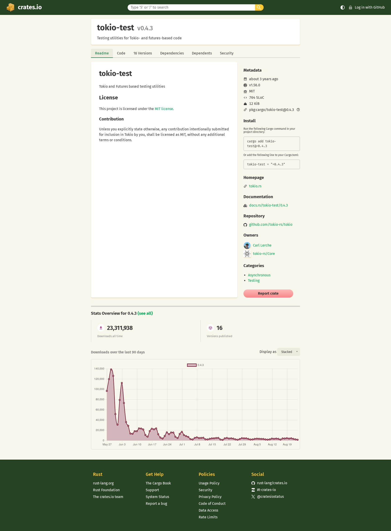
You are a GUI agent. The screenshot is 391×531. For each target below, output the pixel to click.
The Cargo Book (158, 483)
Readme (102, 53)
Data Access (208, 510)
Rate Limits (208, 517)
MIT (252, 91)
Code (121, 53)
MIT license (164, 109)
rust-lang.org (103, 483)
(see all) (145, 313)
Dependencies (172, 53)
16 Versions (143, 53)
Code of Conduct (212, 503)
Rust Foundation (106, 490)
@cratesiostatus (267, 496)
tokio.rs (255, 186)
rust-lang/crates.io (269, 483)
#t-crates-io (263, 490)
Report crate (268, 293)
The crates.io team (108, 497)
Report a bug (156, 503)
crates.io (30, 7)
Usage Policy (209, 483)
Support (152, 490)
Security (227, 53)
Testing (254, 280)
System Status (157, 497)
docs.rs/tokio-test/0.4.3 (268, 205)
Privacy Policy (210, 497)
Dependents (202, 53)
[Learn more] (298, 110)
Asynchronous (259, 275)
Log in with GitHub (370, 7)
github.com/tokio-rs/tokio (270, 225)
